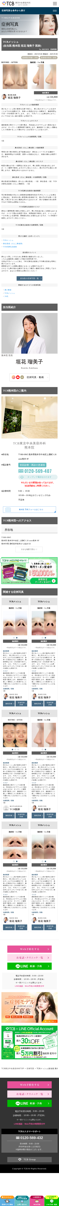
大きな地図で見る (28, 549)
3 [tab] (18, 749)
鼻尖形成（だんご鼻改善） (13, 243)
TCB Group (30, 1159)
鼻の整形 (8, 290)
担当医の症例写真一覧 (29, 278)
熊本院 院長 (12, 95)
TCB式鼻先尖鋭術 (10, 247)
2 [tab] (16, 637)
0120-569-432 (31, 1138)
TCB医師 (15, 809)
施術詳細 (8, 703)
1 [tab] (14, 637)
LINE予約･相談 (51, 1204)
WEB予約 (29, 486)
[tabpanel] (15, 622)
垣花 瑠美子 (14, 97)
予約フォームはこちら (31, 509)
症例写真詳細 (21, 703)
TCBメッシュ (8, 240)
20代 (6, 296)
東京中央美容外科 (16, 806)
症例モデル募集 (7, 1204)
